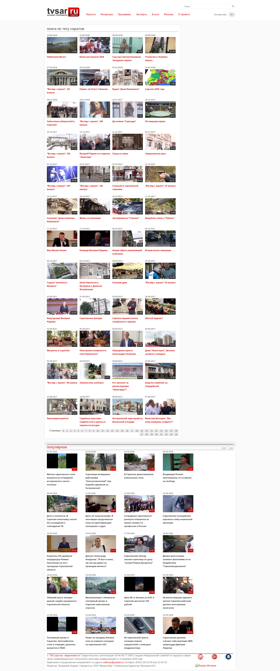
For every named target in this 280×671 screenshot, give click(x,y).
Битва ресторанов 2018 (92, 57)
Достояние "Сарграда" (124, 121)
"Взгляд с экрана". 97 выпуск (160, 186)
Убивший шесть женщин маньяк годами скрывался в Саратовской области (62, 601)
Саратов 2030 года (154, 89)
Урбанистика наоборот (92, 383)
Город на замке (120, 153)
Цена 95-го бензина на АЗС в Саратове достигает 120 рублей (139, 601)
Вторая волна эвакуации (158, 250)
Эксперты (141, 14)
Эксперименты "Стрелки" (125, 218)
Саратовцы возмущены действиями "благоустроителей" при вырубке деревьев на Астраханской (98, 481)
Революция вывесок (58, 418)
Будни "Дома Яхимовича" (125, 89)
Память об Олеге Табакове (94, 89)
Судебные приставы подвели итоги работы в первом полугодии (93, 421)
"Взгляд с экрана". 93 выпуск (160, 282)
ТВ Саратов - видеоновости (65, 655)
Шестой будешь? (154, 318)
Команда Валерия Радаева (93, 250)
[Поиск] (233, 6)
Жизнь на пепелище (90, 218)
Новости (91, 14)
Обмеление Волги (56, 57)
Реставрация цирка (155, 121)
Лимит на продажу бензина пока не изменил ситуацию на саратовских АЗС (100, 641)
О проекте (184, 14)
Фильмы (168, 14)
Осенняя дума (119, 282)
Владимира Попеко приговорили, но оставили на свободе (177, 477)
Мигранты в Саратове (58, 350)
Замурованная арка (155, 153)
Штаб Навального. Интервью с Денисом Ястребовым (91, 286)
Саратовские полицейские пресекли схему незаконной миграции (177, 519)
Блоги (155, 14)
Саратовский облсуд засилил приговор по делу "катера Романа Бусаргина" (138, 559)
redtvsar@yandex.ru (113, 662)
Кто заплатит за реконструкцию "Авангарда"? (120, 386)
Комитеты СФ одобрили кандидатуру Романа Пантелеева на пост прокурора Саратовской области (60, 563)
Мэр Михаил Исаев (56, 250)
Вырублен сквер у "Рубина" (159, 218)
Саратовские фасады (91, 318)
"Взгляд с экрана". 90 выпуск (62, 383)
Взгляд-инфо (220, 14)
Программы (124, 14)
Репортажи (107, 14)
